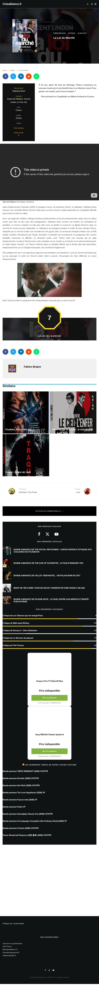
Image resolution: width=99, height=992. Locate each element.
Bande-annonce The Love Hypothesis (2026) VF (24, 792)
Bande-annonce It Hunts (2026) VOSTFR (21, 828)
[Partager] (5, 76)
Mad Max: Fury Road (28, 490)
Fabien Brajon (59, 33)
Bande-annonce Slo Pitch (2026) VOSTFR (21, 785)
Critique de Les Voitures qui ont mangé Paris (23, 615)
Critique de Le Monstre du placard (18, 638)
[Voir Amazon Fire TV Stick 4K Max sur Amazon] (49, 666)
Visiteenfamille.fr (9, 955)
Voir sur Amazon (49, 698)
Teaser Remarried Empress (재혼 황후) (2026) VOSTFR (27, 835)
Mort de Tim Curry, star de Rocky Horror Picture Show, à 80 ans (49, 588)
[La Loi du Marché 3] (49, 280)
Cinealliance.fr (12, 4)
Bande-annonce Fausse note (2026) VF (20, 800)
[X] (49, 970)
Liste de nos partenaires (12, 943)
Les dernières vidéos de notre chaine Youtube (51, 765)
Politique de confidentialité (13, 923)
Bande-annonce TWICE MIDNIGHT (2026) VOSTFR (25, 771)
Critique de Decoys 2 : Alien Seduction (20, 630)
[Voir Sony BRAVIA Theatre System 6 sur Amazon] (49, 719)
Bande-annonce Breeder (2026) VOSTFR (21, 778)
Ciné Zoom (7, 946)
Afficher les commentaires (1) (48, 511)
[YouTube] (53, 970)
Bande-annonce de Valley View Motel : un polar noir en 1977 (47, 575)
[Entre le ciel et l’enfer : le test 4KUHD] (73, 412)
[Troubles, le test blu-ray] (26, 412)
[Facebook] (45, 970)
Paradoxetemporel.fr (11, 952)
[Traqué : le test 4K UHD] (26, 455)
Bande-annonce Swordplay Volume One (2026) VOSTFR (28, 814)
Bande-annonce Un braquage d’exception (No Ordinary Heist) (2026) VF (35, 821)
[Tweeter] (13, 76)
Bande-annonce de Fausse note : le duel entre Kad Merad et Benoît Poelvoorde (51, 600)
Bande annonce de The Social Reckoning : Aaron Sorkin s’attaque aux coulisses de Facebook (53, 550)
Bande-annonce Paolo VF (14, 807)
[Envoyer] (29, 76)
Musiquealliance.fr (10, 949)
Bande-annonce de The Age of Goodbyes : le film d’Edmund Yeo (48, 563)
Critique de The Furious (13, 645)
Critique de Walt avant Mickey (16, 623)
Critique (71, 33)
